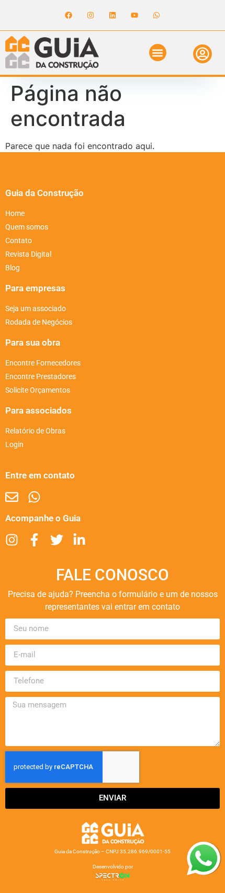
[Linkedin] (112, 15)
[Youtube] (134, 15)
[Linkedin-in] (79, 539)
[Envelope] (11, 496)
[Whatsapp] (156, 15)
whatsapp (203, 848)
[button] (157, 52)
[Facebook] (68, 15)
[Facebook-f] (34, 539)
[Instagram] (90, 15)
